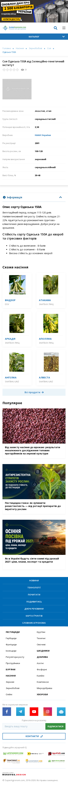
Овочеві (41, 644)
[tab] (34, 197)
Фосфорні (42, 669)
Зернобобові (35, 48)
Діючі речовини (34, 608)
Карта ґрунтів (34, 615)
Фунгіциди (11, 644)
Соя (49, 48)
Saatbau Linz (12, 381)
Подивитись (34, 601)
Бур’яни (10, 669)
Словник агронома (34, 622)
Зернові (10, 681)
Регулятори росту (15, 656)
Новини (34, 580)
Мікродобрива (44, 688)
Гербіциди (11, 638)
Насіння (20, 48)
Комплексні (43, 681)
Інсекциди (11, 650)
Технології (34, 587)
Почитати (34, 594)
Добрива (42, 656)
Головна (6, 48)
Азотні (40, 663)
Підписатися (55, 726)
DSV (7, 304)
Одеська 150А (9, 52)
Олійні (9, 694)
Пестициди (13, 632)
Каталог (34, 36)
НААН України (43, 135)
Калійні (40, 675)
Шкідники (43, 650)
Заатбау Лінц (46, 304)
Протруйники (13, 663)
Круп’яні (41, 632)
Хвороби (42, 694)
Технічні (41, 638)
